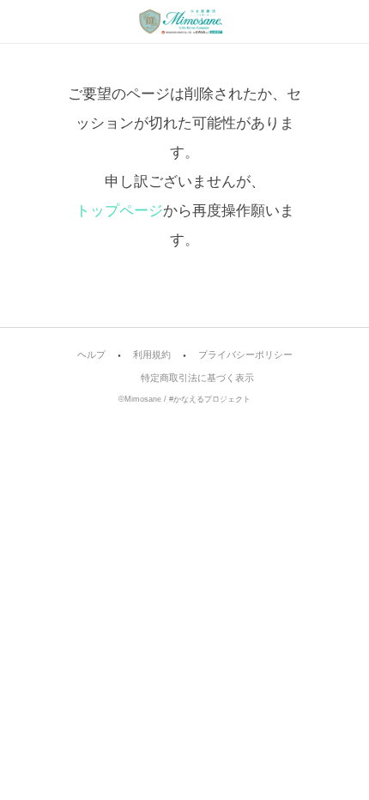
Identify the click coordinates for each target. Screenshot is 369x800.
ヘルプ (91, 355)
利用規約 (152, 355)
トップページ (119, 211)
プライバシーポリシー (245, 355)
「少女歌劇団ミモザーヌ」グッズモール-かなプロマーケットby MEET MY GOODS (184, 21)
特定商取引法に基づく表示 (197, 378)
